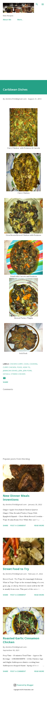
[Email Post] (4, 379)
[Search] (36, 4)
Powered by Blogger (25, 685)
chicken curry (16, 364)
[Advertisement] (23, 51)
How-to (26, 367)
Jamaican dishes (10, 370)
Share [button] (5, 382)
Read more (39, 525)
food (19, 367)
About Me (7, 19)
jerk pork (27, 370)
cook (26, 364)
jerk (20, 370)
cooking (33, 364)
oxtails (6, 374)
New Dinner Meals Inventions (16, 497)
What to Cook (14, 4)
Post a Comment (18, 525)
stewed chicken (18, 374)
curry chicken (9, 367)
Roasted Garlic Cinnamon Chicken (21, 640)
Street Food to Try (16, 569)
